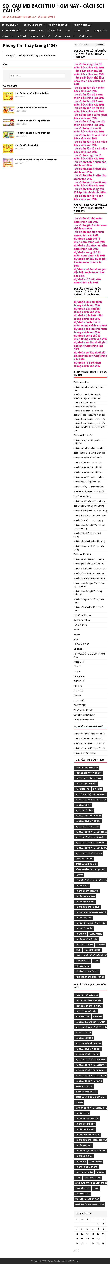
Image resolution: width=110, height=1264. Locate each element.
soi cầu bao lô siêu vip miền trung (89, 501)
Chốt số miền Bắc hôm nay (88, 778)
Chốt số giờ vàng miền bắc (88, 773)
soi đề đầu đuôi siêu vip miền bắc (89, 491)
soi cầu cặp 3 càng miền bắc (87, 481)
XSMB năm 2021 (82, 960)
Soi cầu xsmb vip (10, 25)
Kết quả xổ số (54, 30)
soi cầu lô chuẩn (83, 928)
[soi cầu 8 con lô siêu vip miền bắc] (8, 124)
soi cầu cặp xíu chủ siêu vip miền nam (89, 609)
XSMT (86, 30)
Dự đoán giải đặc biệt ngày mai (90, 794)
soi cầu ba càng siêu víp (86, 891)
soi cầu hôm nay (83, 918)
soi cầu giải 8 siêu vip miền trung (89, 505)
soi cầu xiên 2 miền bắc (27, 145)
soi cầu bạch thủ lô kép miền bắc (32, 93)
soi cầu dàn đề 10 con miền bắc (89, 477)
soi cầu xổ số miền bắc (86, 939)
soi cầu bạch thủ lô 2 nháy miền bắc (89, 389)
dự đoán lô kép (83, 805)
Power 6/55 (79, 676)
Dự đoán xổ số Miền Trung (88, 853)
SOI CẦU (34, 36)
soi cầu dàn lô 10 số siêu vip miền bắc (89, 429)
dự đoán (97, 789)
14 (93, 1233)
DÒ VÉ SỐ (46, 36)
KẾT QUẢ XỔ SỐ (100, 30)
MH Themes (74, 1261)
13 (87, 1233)
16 (103, 1233)
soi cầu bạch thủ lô (85, 896)
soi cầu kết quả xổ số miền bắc (90, 923)
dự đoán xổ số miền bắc (87, 826)
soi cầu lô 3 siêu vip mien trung (88, 520)
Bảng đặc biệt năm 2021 (86, 767)
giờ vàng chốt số (84, 859)
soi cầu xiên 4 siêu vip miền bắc (88, 410)
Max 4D (77, 671)
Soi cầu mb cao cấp (33, 25)
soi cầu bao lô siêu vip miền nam (89, 559)
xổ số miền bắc (82, 966)
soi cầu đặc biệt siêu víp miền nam (90, 568)
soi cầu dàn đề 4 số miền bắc (87, 462)
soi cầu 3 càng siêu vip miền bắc (89, 486)
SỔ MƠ (58, 36)
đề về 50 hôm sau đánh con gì (89, 977)
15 (98, 1233)
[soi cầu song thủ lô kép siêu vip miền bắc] (8, 165)
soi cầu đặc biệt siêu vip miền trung (90, 510)
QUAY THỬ (70, 36)
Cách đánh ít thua (34, 30)
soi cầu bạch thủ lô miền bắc (87, 394)
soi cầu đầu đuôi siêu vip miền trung (88, 535)
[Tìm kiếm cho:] (37, 75)
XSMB (67, 30)
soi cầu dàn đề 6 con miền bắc (31, 107)
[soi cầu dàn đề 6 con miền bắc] (8, 111)
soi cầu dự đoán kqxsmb (87, 907)
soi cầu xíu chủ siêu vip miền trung (90, 515)
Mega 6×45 (79, 661)
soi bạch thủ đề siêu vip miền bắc (89, 452)
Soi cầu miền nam (82, 25)
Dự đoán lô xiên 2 (84, 810)
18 (77, 1238)
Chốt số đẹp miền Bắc (85, 783)
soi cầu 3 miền (82, 885)
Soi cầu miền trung (58, 25)
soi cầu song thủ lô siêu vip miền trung (89, 548)
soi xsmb (101, 944)
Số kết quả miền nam (84, 719)
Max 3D (77, 666)
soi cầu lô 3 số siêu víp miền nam (89, 578)
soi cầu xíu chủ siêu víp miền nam (89, 573)
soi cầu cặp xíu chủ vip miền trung (89, 541)
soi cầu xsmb (96, 934)
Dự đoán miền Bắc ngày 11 (88, 816)
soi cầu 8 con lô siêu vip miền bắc (33, 120)
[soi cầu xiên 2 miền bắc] (8, 151)
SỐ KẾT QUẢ (84, 36)
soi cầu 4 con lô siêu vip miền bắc (33, 132)
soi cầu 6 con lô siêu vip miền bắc (89, 419)
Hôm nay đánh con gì (85, 864)
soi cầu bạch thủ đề (85, 901)
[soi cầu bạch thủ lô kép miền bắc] (8, 98)
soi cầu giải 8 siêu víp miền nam (88, 563)
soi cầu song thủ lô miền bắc (87, 398)
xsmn (96, 960)
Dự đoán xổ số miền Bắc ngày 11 (91, 837)
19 (82, 1238)
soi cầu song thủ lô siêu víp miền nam (89, 601)
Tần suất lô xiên (92, 950)
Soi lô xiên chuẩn (84, 944)
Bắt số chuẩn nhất (11, 30)
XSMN (77, 30)
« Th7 (76, 1250)
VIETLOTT (6, 36)
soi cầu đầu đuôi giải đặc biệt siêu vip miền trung (90, 527)
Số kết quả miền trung (84, 714)
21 (93, 1238)
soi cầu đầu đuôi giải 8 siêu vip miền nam (88, 593)
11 (77, 1233)
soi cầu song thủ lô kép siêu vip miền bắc (36, 159)
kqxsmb (79, 875)
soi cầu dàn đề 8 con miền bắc (88, 472)
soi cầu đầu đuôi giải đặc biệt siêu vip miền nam (90, 585)
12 (82, 1233)
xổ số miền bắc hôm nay (87, 971)
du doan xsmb (82, 789)
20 (87, 1238)
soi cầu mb (80, 934)
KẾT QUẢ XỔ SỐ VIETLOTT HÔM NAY (89, 655)
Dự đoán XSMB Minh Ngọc (87, 821)
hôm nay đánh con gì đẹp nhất (90, 869)
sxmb (77, 950)
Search (100, 44)
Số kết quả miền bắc (83, 710)
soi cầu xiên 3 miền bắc (85, 406)
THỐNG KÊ (21, 36)
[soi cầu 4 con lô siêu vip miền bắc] (8, 136)
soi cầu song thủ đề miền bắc (88, 457)
